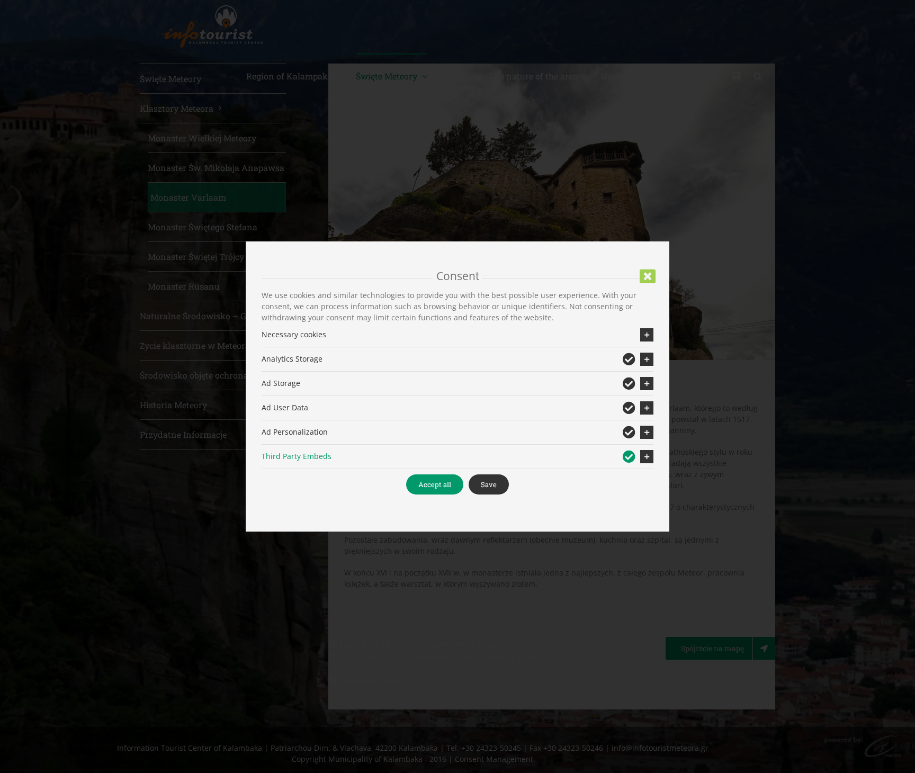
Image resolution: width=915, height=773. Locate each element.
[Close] (647, 276)
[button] (457, 335)
